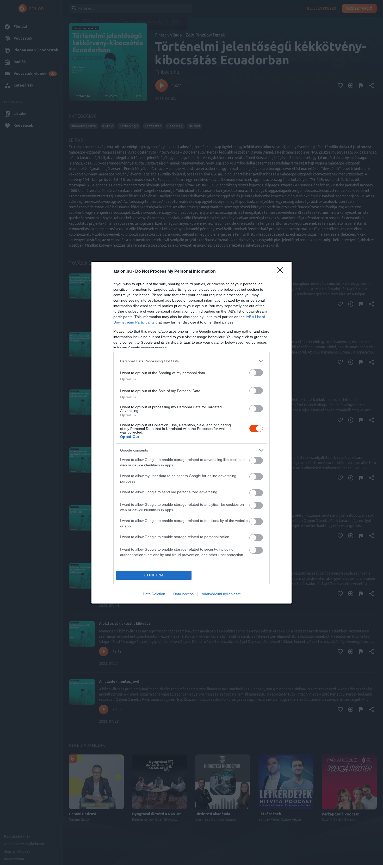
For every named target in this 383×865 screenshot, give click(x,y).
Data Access (183, 594)
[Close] (282, 272)
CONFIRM (154, 575)
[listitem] (191, 361)
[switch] (256, 372)
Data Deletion (154, 594)
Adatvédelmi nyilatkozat (221, 594)
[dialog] (191, 432)
